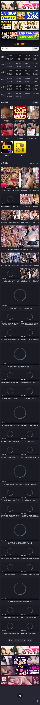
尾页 (29, 640)
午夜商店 (18, 93)
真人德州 (18, 56)
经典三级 (18, 74)
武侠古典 (35, 86)
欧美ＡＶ (27, 63)
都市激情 (9, 86)
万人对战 (27, 56)
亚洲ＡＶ (9, 63)
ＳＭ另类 (35, 66)
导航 (2, 95)
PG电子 (10, 56)
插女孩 (10, 93)
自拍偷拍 (18, 63)
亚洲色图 (18, 78)
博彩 (2, 57)
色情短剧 (18, 96)
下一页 (23, 640)
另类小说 (18, 89)
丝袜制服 (18, 66)
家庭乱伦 (18, 86)
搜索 (35, 49)
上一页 (17, 640)
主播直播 (27, 66)
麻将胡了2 (10, 59)
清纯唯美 (18, 81)
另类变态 (35, 74)
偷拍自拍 (18, 71)
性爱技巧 (35, 89)
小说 (2, 87)
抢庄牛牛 (35, 59)
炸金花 (18, 59)
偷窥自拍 (9, 78)
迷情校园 (9, 89)
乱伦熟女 (27, 74)
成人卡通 (27, 71)
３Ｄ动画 (35, 63)
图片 (2, 80)
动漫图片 (35, 78)
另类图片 (35, 81)
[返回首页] (37, 701)
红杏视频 (9, 96)
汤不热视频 (35, 93)
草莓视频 (27, 93)
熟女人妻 (9, 66)
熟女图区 (27, 81)
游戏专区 (35, 56)
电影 (2, 72)
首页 (10, 640)
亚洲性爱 (9, 71)
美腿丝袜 (9, 81)
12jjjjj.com (20, 44)
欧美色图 (27, 78)
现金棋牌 (27, 59)
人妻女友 (27, 86)
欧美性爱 (35, 71)
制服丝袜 (9, 74)
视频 (2, 65)
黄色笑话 (27, 89)
